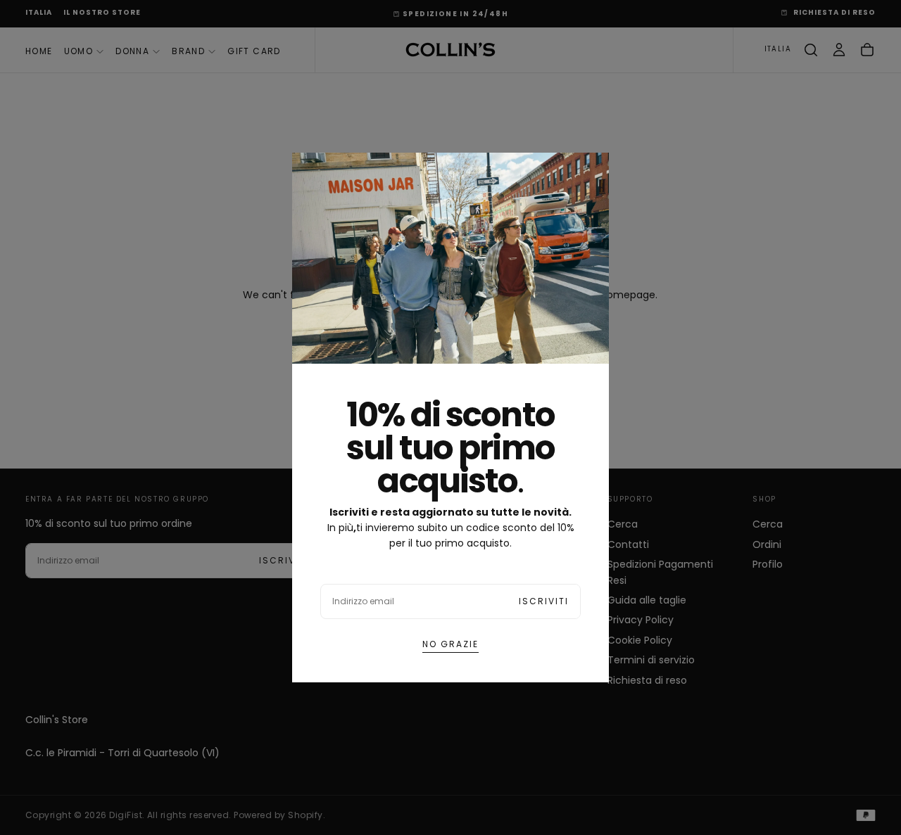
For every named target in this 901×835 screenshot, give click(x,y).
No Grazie (450, 644)
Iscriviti (544, 601)
